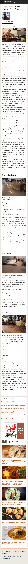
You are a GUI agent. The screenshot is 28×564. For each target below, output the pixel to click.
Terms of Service (16, 556)
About (9, 556)
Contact (4, 556)
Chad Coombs (6, 69)
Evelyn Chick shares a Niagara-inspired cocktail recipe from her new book (12, 411)
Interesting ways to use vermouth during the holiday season (13, 415)
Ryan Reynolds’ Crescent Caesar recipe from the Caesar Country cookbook (12, 402)
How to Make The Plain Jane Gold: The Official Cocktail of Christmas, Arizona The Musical (14, 462)
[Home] (8, 1)
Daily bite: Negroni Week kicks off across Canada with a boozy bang (12, 419)
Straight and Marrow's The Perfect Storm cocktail (13, 405)
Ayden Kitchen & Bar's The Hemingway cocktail (12, 408)
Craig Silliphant (9, 21)
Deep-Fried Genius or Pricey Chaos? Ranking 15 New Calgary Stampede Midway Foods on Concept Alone (12, 483)
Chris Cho (18, 161)
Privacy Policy (6, 558)
